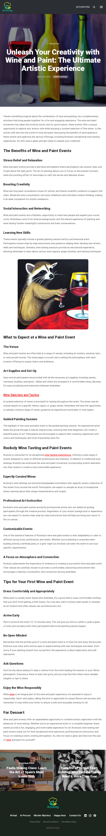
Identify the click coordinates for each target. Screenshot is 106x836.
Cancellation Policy (68, 822)
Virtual (13, 815)
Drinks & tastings (60, 77)
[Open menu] (101, 7)
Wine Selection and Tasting (21, 395)
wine (12, 694)
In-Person (25, 815)
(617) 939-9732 (83, 7)
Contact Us (75, 815)
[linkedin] (85, 815)
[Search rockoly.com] (94, 7)
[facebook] (95, 815)
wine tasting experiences (58, 455)
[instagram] (90, 815)
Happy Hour (60, 815)
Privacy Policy (35, 822)
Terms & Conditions (51, 822)
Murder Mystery (42, 815)
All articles (54, 44)
